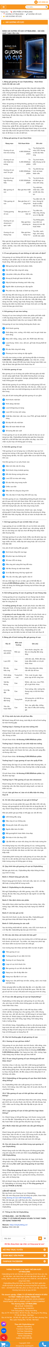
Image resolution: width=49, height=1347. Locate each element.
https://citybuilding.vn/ (18, 1225)
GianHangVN (29, 1346)
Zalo (3, 1331)
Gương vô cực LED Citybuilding (19, 1198)
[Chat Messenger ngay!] (3, 1323)
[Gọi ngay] (3, 1337)
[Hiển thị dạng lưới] (40, 1238)
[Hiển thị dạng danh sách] (45, 1238)
